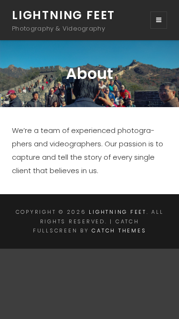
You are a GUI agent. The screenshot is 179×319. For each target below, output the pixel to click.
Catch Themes (119, 230)
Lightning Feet (63, 15)
